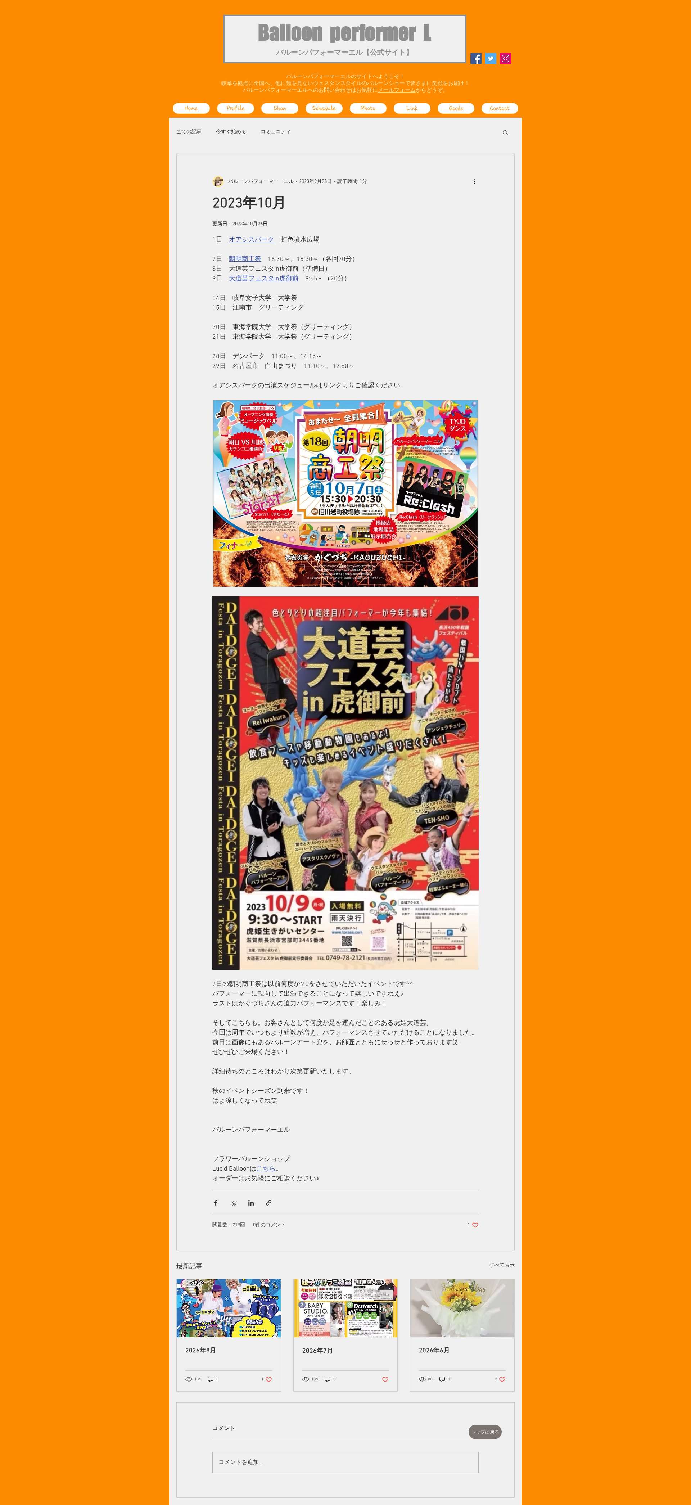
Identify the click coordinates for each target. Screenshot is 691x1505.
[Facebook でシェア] (215, 1202)
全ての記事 (189, 132)
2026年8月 (200, 1351)
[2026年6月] (462, 1308)
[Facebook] (476, 58)
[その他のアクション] (474, 181)
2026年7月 (317, 1351)
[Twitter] (490, 58)
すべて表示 (502, 1265)
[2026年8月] (229, 1308)
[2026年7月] (346, 1308)
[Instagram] (505, 58)
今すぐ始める (231, 132)
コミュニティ (276, 132)
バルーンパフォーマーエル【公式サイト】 (344, 53)
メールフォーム (397, 90)
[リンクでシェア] (268, 1202)
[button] (505, 132)
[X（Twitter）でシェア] (233, 1202)
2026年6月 (434, 1351)
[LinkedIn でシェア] (251, 1202)
